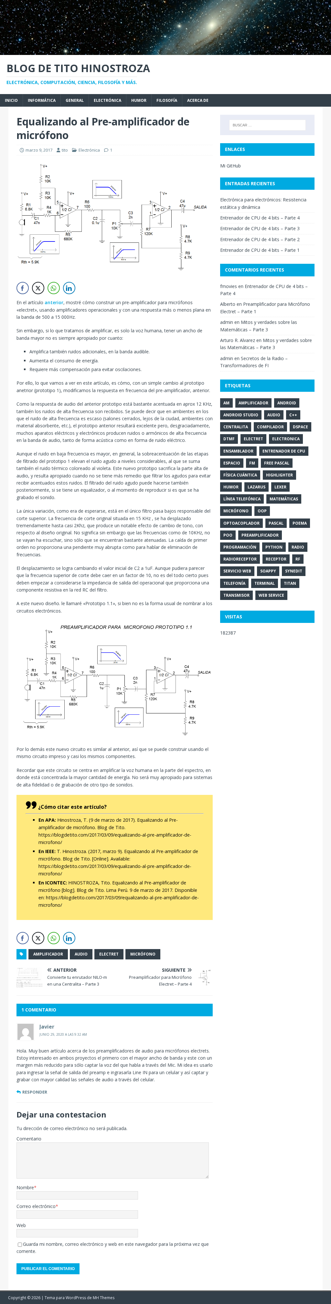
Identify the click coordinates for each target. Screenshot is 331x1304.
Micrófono (142, 954)
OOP (262, 511)
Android (286, 403)
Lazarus (256, 487)
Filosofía (166, 100)
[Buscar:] (267, 125)
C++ (293, 415)
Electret (109, 954)
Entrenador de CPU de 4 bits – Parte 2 (260, 239)
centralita (235, 427)
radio (298, 547)
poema (300, 523)
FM (252, 463)
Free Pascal (276, 463)
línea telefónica (242, 499)
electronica (286, 439)
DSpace (300, 427)
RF (297, 559)
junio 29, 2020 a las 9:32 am (63, 1034)
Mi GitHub (230, 166)
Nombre (25, 1187)
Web (21, 1225)
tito (65, 150)
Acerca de (197, 100)
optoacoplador (241, 523)
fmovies (228, 286)
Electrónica (107, 100)
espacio (231, 463)
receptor (276, 559)
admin (226, 322)
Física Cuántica (240, 475)
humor (231, 487)
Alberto (227, 304)
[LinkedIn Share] (69, 288)
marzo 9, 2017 (39, 150)
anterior (54, 302)
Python (274, 547)
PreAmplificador (260, 535)
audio (81, 954)
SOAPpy (268, 571)
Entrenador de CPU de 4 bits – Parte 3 (260, 228)
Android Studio (240, 415)
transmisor (236, 595)
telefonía (234, 583)
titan (290, 583)
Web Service (271, 595)
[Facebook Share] (22, 288)
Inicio (11, 100)
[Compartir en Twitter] (38, 288)
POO (227, 535)
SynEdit (293, 571)
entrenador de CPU (283, 451)
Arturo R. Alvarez (237, 340)
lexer (280, 487)
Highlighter (279, 475)
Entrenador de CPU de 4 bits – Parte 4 (260, 218)
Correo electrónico (36, 1206)
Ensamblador (238, 451)
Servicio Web (237, 571)
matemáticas (284, 499)
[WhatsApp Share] (54, 288)
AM (226, 403)
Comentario (28, 1139)
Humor (138, 100)
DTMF (229, 439)
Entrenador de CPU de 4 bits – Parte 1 (260, 250)
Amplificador (48, 954)
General (75, 100)
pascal (276, 523)
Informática (42, 100)
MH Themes (103, 1297)
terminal (264, 583)
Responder (34, 1092)
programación (239, 547)
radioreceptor (240, 559)
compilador (270, 427)
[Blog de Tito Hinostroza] (165, 51)
